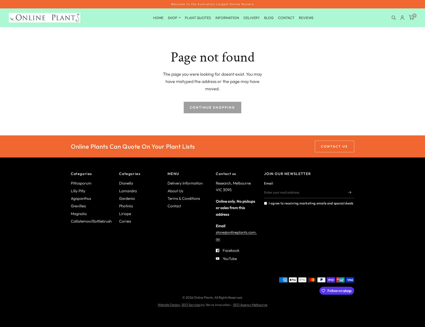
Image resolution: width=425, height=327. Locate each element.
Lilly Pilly (78, 191)
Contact (286, 17)
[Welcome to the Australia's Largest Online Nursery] (212, 4)
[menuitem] (158, 17)
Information (227, 17)
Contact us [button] (334, 146)
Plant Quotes (198, 17)
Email (268, 183)
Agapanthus (81, 198)
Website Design (169, 305)
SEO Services (191, 305)
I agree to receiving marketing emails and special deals (311, 203)
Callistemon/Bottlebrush (91, 221)
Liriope (125, 213)
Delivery (251, 17)
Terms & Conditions (184, 198)
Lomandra (128, 191)
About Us (175, 191)
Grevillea (78, 206)
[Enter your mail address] (349, 192)
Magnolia (79, 213)
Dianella (126, 183)
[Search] (393, 17)
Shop (172, 17)
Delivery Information (185, 183)
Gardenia (127, 198)
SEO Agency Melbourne (250, 305)
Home (158, 17)
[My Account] (402, 17)
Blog (269, 17)
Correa (125, 221)
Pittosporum (81, 183)
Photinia (126, 206)
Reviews (306, 17)
